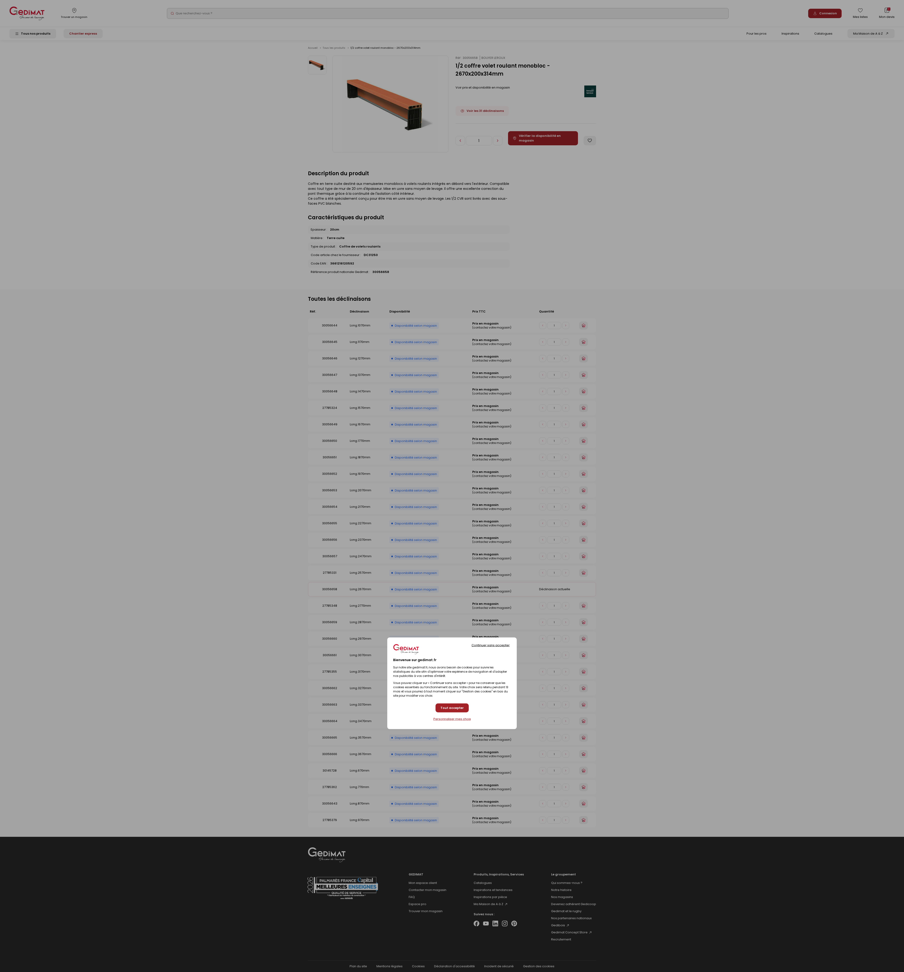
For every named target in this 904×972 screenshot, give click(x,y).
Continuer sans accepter (491, 645)
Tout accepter (452, 708)
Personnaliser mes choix (452, 719)
